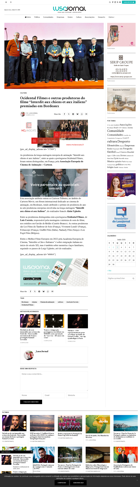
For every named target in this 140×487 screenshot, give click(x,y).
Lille (114, 156)
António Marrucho (38, 441)
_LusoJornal (33, 113)
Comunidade (115, 131)
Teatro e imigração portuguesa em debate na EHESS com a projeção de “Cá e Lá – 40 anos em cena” (54, 334)
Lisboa (118, 155)
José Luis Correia (72, 302)
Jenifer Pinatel (9, 441)
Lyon (116, 158)
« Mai (109, 270)
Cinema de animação (47, 302)
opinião (118, 162)
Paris (124, 162)
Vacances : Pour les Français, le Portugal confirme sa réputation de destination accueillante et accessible (125, 436)
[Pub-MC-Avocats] (54, 133)
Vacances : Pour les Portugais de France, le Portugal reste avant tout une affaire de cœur (69, 467)
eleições (122, 146)
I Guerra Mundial (127, 152)
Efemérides (113, 145)
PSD (126, 164)
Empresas (130, 145)
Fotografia (127, 149)
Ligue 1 (109, 156)
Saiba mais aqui (78, 483)
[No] (137, 480)
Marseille (121, 158)
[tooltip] (113, 2)
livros (123, 156)
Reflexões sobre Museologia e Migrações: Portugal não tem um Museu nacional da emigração (97, 467)
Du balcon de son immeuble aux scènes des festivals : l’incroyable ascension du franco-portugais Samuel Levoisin (30, 335)
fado (121, 149)
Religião (110, 167)
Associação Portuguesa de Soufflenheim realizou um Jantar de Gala (125, 467)
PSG (129, 164)
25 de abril (110, 125)
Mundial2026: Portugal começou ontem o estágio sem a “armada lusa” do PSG (42, 467)
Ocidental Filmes (27, 305)
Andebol (116, 125)
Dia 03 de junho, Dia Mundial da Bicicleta (97, 436)
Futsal (117, 152)
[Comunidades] (54, 182)
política (119, 165)
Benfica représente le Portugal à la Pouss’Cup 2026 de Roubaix (70, 434)
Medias (126, 158)
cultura (60, 302)
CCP (119, 128)
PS (124, 164)
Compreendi (62, 483)
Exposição (116, 149)
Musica (110, 161)
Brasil (116, 128)
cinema (34, 302)
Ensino (110, 149)
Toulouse (121, 167)
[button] (133, 278)
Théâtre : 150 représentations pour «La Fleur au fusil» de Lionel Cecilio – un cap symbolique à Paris (77, 334)
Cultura (23, 93)
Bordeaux (25, 302)
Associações (126, 125)
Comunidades (115, 135)
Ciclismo (124, 128)
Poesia (113, 164)
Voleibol (126, 167)
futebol (111, 152)
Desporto (123, 141)
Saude (116, 167)
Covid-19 (126, 138)
